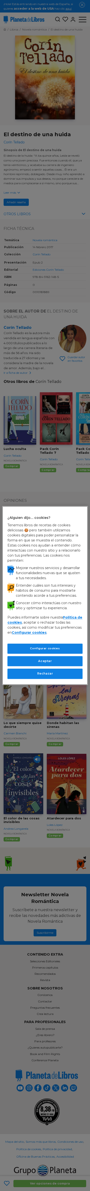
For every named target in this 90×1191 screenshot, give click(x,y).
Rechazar (45, 673)
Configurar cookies (45, 648)
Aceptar (45, 661)
